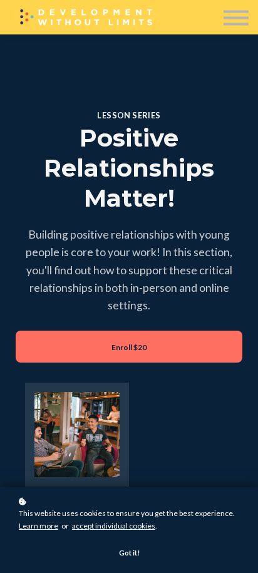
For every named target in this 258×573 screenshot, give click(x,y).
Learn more (38, 525)
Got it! (129, 553)
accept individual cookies (113, 525)
